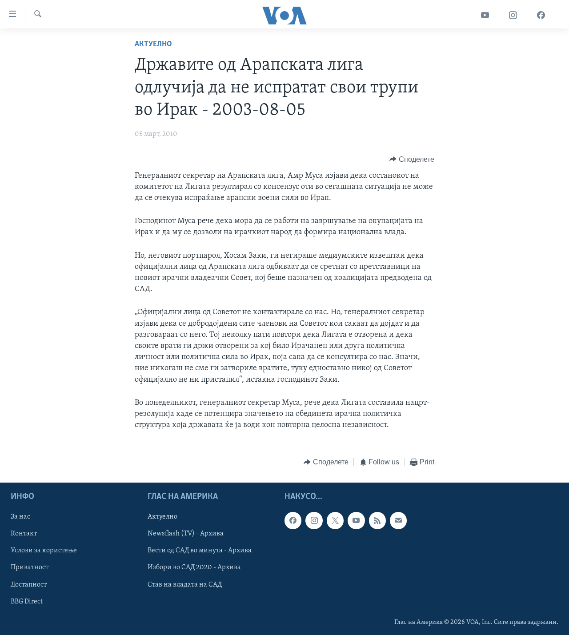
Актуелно (153, 44)
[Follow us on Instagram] (313, 520)
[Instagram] (513, 15)
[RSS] (377, 520)
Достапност (29, 584)
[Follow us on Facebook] (292, 520)
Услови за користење (44, 550)
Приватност (29, 567)
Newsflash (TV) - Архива (186, 533)
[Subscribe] (398, 520)
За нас (20, 516)
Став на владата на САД (185, 584)
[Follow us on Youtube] (356, 520)
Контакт (24, 533)
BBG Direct (27, 601)
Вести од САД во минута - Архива (200, 550)
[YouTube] (485, 15)
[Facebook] (541, 15)
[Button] (411, 159)
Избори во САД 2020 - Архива (194, 567)
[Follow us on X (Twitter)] (335, 520)
